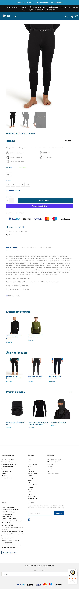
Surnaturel (30, 487)
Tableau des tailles (28, 247)
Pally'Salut (30, 482)
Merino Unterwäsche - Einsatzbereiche (11, 545)
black (9, 175)
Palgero (30, 494)
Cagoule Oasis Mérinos (58, 422)
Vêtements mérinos (52, 462)
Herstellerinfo (46, 247)
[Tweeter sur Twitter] (20, 227)
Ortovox (30, 480)
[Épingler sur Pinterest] (23, 227)
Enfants (49, 469)
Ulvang (30, 489)
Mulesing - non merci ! (7, 516)
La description (11, 247)
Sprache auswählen (39, 570)
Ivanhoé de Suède (32, 498)
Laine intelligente (32, 484)
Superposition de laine (7, 525)
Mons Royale (31, 478)
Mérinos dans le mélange (8, 512)
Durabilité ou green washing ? (9, 518)
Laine (29, 491)
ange (29, 469)
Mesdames (50, 466)
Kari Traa (30, 475)
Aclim (29, 459)
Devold (29, 466)
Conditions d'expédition (7, 459)
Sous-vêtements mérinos (54, 459)
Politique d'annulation (7, 466)
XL (23, 185)
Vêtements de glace (33, 473)
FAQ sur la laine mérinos (7, 507)
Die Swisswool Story (6, 542)
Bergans (30, 462)
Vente (49, 471)
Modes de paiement (6, 471)
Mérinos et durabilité (6, 514)
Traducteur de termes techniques (10, 509)
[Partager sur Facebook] (16, 227)
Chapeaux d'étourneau (34, 496)
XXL (28, 185)
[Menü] (76, 570)
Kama (29, 501)
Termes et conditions (6, 462)
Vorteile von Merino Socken (8, 538)
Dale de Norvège (32, 464)
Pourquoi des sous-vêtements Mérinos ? (12, 531)
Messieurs (50, 464)
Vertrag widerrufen (9, 552)
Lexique (3, 473)
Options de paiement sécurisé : (15, 213)
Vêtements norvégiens (53, 473)
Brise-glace (31, 471)
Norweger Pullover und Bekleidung (10, 540)
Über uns (3, 475)
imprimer (3, 469)
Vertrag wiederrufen (6, 478)
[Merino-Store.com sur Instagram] (29, 519)
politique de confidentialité (8, 464)
